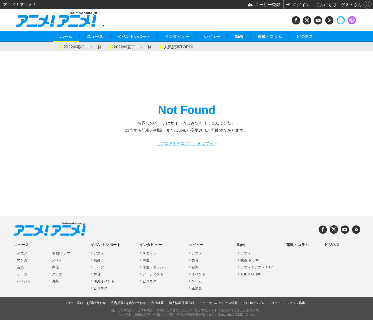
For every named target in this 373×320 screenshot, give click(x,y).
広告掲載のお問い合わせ (128, 303)
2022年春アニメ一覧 (82, 46)
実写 (194, 260)
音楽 (20, 267)
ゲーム (22, 274)
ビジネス (305, 36)
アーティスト (152, 274)
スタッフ (149, 253)
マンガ (22, 260)
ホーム (66, 36)
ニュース (95, 36)
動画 (239, 36)
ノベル (57, 260)
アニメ (22, 253)
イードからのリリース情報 (218, 303)
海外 (55, 281)
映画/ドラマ (61, 253)
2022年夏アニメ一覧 (133, 46)
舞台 (97, 274)
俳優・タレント (154, 267)
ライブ (99, 267)
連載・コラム (270, 36)
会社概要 (157, 303)
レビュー (212, 36)
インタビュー (177, 36)
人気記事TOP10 (178, 46)
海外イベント (104, 281)
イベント (24, 281)
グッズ (57, 274)
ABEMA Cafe (250, 274)
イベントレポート (134, 36)
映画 (97, 260)
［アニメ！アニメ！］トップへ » (186, 143)
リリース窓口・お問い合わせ (85, 303)
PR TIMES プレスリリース (262, 303)
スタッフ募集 (295, 303)
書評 (194, 267)
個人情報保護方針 (181, 303)
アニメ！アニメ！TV (256, 267)
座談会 (196, 288)
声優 (55, 267)
